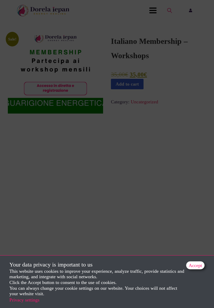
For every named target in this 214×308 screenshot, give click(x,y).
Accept (195, 265)
